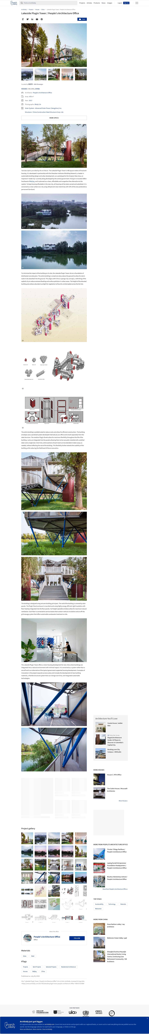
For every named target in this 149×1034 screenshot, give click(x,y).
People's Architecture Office (42, 93)
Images (109, 3)
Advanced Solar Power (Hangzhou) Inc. (48, 108)
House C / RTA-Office (114, 775)
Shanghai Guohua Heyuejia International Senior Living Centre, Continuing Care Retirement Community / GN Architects (117, 957)
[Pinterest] (41, 19)
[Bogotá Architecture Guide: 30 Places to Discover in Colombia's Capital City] (100, 739)
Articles (89, 3)
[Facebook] (22, 19)
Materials (123, 904)
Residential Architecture (68, 967)
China (37, 89)
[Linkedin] (32, 19)
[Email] (37, 19)
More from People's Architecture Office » (115, 889)
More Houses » (123, 801)
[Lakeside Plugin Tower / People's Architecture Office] (27, 838)
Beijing (32, 181)
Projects (82, 3)
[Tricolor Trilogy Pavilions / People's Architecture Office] (99, 854)
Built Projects (37, 967)
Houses (24, 89)
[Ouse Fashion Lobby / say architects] (99, 929)
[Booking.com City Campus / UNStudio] (100, 753)
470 (30, 96)
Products (97, 3)
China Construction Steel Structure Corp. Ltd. (48, 112)
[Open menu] (136, 3)
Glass (24, 956)
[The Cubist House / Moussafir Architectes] (99, 793)
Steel (32, 956)
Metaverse (98, 909)
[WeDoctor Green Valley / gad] (99, 942)
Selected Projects (51, 967)
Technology (112, 904)
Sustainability (99, 904)
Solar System (29, 108)
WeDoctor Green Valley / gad (117, 938)
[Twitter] (27, 19)
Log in (120, 3)
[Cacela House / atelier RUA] (100, 727)
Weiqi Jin (38, 104)
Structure (28, 112)
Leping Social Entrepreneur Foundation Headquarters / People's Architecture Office (116, 865)
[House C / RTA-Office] (99, 779)
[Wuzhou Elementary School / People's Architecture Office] (99, 881)
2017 (30, 100)
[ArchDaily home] (14, 3)
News (103, 3)
